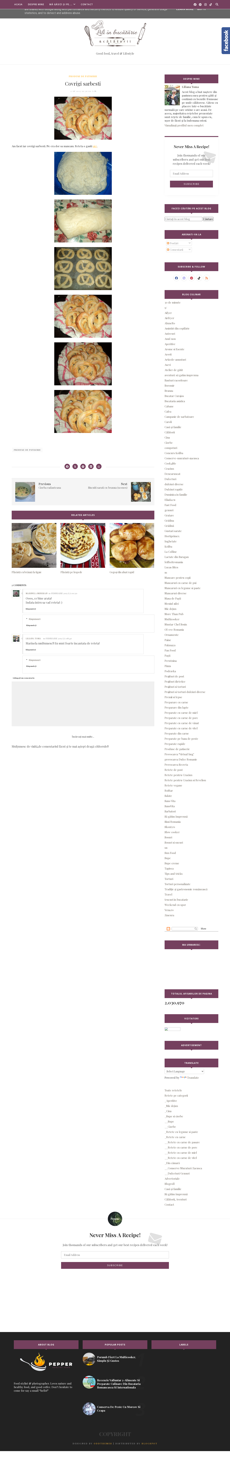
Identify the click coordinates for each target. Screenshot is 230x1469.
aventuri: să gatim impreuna (181, 375)
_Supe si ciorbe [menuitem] (174, 1116)
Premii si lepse (173, 697)
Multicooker (172, 619)
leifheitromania (174, 562)
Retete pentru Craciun (178, 775)
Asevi (168, 365)
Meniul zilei (172, 603)
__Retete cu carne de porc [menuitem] (181, 1147)
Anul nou (170, 339)
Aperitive (170, 344)
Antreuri (170, 333)
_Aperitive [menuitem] (171, 1100)
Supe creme (172, 863)
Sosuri (168, 837)
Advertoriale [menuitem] (172, 1178)
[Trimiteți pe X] (75, 466)
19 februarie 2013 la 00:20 (63, 593)
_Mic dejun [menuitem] (171, 1106)
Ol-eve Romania (174, 629)
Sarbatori (170, 811)
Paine (168, 640)
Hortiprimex (172, 536)
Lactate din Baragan (177, 557)
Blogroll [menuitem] (170, 1184)
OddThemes (103, 1443)
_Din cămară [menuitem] (172, 1163)
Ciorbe (169, 442)
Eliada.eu (170, 500)
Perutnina (171, 661)
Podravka (170, 671)
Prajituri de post (174, 676)
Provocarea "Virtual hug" (179, 754)
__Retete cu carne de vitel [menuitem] (181, 1158)
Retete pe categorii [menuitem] (176, 1095)
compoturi (171, 448)
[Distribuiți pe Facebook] (67, 466)
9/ (166, 307)
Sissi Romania (173, 821)
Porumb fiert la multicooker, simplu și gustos (116, 1358)
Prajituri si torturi (175, 686)
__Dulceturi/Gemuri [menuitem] (177, 1173)
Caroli (168, 422)
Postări (173, 243)
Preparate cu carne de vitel (181, 728)
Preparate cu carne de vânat (182, 723)
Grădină (169, 526)
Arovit (168, 354)
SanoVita (170, 806)
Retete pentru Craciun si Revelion (185, 780)
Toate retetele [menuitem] (173, 1090)
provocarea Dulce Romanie (181, 759)
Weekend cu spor (175, 905)
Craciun (169, 468)
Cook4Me (170, 463)
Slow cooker (172, 832)
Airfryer (169, 318)
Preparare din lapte (176, 707)
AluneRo (170, 323)
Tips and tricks (174, 873)
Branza (169, 390)
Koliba (168, 546)
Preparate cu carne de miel (181, 712)
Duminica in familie (176, 494)
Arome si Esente (174, 349)
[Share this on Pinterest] (83, 466)
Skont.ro (170, 827)
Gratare (169, 515)
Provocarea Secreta (176, 764)
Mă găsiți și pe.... (60, 4)
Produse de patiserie (83, 76)
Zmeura (169, 915)
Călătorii (170, 432)
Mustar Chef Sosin (176, 624)
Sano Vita (170, 801)
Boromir (169, 385)
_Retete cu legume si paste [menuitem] (181, 1132)
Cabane (169, 406)
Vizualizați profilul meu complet (184, 125)
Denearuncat (172, 474)
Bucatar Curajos (174, 396)
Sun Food (170, 853)
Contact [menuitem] (169, 1204)
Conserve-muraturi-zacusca (182, 458)
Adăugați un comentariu (23, 678)
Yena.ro (169, 910)
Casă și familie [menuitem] (173, 1189)
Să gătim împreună (176, 816)
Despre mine (36, 4)
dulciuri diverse (174, 484)
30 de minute (173, 302)
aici (95, 146)
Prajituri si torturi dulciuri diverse (185, 692)
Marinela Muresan (36, 593)
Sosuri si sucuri (174, 842)
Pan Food (170, 650)
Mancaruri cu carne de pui (180, 583)
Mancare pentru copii (177, 577)
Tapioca (169, 868)
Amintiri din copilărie (177, 328)
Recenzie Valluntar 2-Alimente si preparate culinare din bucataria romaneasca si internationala (119, 1383)
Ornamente (172, 635)
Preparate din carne (177, 733)
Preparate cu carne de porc (181, 718)
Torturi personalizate (177, 884)
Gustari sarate (173, 531)
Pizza (168, 666)
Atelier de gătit (174, 370)
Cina (167, 437)
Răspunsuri (34, 618)
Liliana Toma (33, 638)
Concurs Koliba (174, 453)
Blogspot (149, 1443)
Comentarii (176, 249)
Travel (168, 894)
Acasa (18, 4)
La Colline (171, 551)
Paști (167, 655)
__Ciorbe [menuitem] (170, 1126)
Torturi (169, 879)
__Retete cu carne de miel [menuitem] (181, 1152)
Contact (87, 4)
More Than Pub (174, 614)
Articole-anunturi (175, 359)
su (166, 847)
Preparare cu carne (176, 702)
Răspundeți (31, 609)
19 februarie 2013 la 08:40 (57, 638)
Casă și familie (173, 427)
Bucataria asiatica (175, 401)
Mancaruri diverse (176, 593)
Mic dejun (170, 609)
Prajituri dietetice (175, 681)
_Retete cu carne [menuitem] (175, 1137)
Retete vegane (173, 785)
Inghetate (171, 541)
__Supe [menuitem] (169, 1121)
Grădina (169, 520)
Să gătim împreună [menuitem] (176, 1194)
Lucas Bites (171, 567)
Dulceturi (170, 479)
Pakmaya (170, 645)
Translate (193, 1077)
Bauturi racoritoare (176, 380)
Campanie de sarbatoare (179, 416)
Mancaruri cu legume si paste (183, 588)
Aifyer (168, 313)
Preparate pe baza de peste (181, 738)
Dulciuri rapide (174, 489)
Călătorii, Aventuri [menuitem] (176, 1199)
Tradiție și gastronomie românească (186, 889)
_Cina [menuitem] (168, 1111)
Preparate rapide (175, 744)
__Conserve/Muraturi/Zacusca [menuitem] (183, 1168)
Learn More (185, 9)
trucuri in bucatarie (176, 899)
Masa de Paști (173, 598)
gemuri (169, 510)
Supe (168, 858)
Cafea (168, 411)
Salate (168, 796)
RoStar (169, 790)
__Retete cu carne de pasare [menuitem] (182, 1142)
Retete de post (174, 770)
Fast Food (170, 505)
